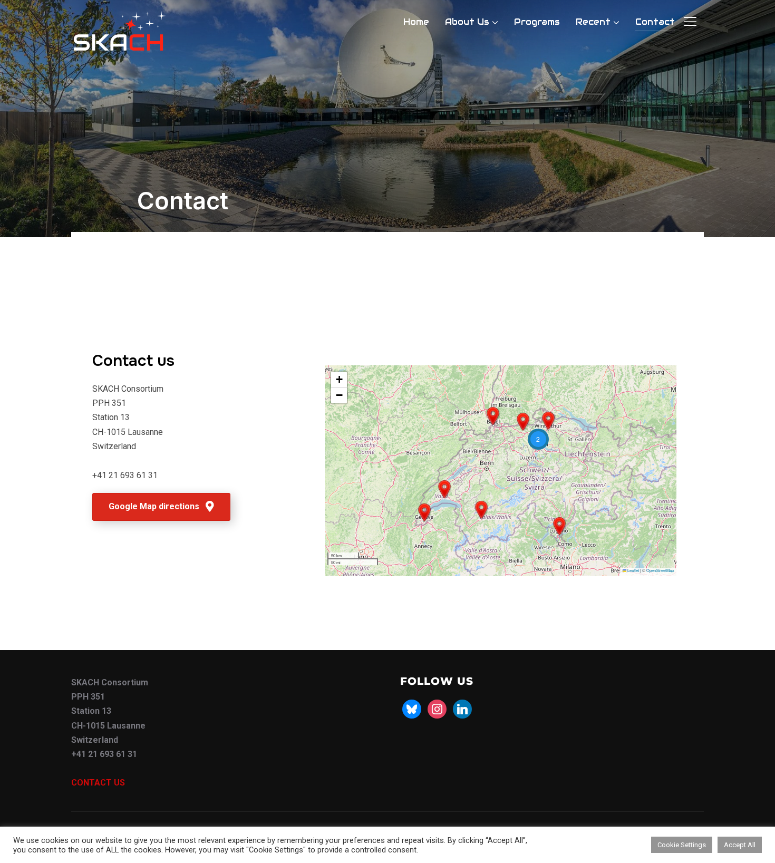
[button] (559, 526)
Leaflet (632, 570)
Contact (655, 21)
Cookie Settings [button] (681, 845)
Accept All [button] (739, 845)
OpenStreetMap (660, 570)
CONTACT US (98, 783)
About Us (467, 21)
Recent (593, 21)
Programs (537, 21)
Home (416, 21)
